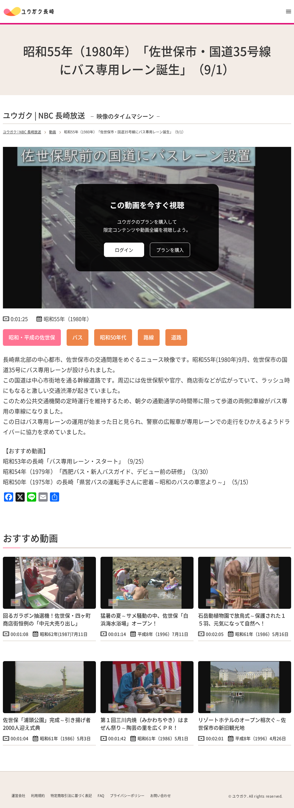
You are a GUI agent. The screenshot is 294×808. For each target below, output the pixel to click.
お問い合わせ (160, 795)
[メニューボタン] (288, 11)
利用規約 (38, 795)
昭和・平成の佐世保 (32, 337)
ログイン (124, 249)
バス (77, 337)
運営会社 (18, 795)
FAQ (101, 795)
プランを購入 (170, 249)
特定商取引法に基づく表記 (71, 795)
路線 (149, 337)
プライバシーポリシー (127, 795)
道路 (176, 337)
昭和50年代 (113, 337)
